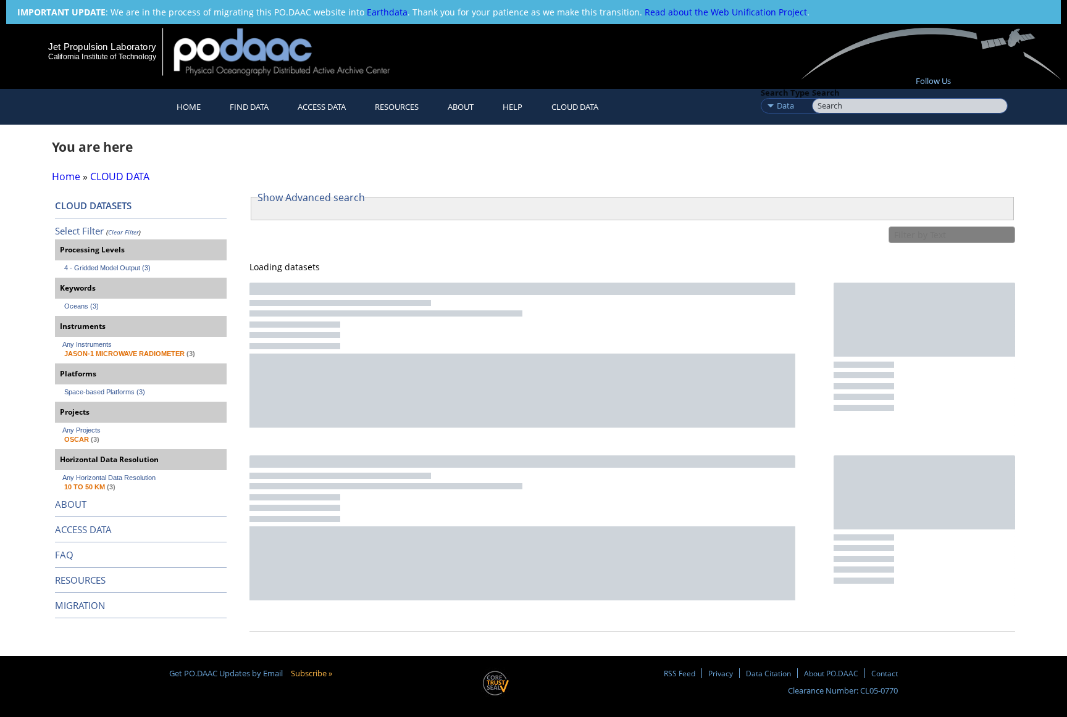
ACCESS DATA (83, 529)
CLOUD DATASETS (93, 205)
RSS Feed (679, 673)
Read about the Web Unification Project (726, 12)
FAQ (64, 555)
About (461, 106)
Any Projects (81, 430)
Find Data (249, 106)
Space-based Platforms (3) (104, 392)
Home (189, 106)
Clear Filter (123, 232)
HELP (512, 106)
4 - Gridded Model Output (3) (107, 267)
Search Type (785, 92)
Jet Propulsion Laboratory (102, 46)
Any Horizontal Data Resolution (109, 477)
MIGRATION (80, 605)
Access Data (322, 106)
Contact (884, 673)
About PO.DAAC (831, 673)
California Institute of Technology (102, 56)
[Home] (292, 51)
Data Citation (768, 673)
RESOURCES (397, 106)
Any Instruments (87, 344)
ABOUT (70, 504)
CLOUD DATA (574, 106)
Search (826, 92)
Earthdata (387, 12)
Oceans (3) (81, 306)
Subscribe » (311, 673)
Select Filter (79, 231)
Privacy (720, 673)
